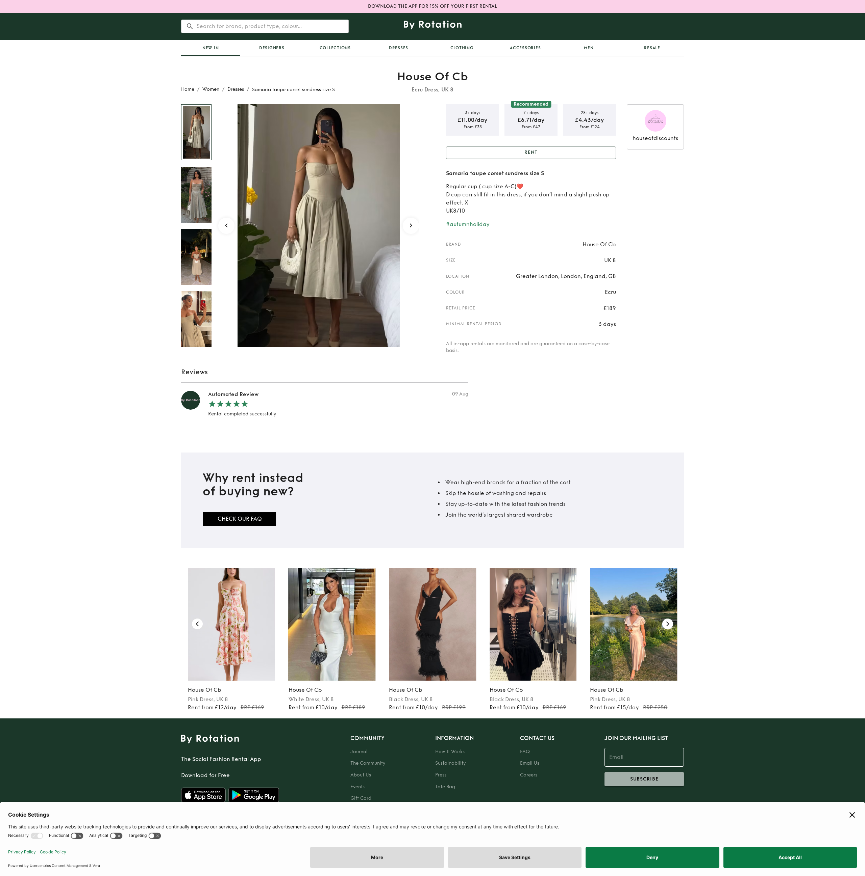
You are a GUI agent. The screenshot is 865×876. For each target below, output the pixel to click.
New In (210, 48)
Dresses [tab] (398, 48)
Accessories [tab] (525, 48)
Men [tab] (588, 48)
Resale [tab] (652, 48)
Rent (531, 152)
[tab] (210, 48)
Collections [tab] (335, 48)
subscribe (644, 779)
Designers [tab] (272, 48)
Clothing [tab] (462, 48)
